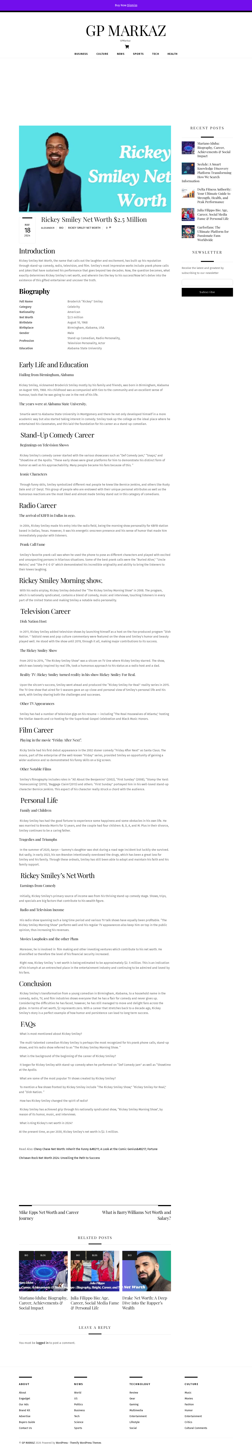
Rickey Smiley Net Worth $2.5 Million (94, 219)
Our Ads (24, 1404)
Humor (189, 1410)
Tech (155, 54)
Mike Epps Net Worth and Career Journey (49, 1215)
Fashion (189, 1404)
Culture (102, 54)
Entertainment (138, 1416)
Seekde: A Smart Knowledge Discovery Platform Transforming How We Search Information (206, 172)
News (121, 54)
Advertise (24, 1416)
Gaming (134, 1404)
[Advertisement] (126, 86)
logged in (42, 1343)
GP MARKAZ (28, 1442)
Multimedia (136, 1410)
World (77, 1392)
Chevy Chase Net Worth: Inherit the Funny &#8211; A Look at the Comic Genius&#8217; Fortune (96, 1149)
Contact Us (25, 1428)
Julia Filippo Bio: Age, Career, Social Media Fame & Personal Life (95, 1303)
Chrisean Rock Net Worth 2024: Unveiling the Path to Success (59, 1158)
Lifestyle (135, 1422)
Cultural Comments (196, 1428)
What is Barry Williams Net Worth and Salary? (136, 1215)
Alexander (47, 227)
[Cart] (127, 46)
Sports (138, 54)
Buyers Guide (27, 1422)
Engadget (24, 1398)
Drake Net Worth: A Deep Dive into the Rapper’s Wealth (144, 1303)
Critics (188, 1422)
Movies (189, 1398)
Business (81, 54)
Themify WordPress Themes (85, 1442)
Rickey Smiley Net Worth (84, 227)
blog (43, 1255)
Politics (78, 1404)
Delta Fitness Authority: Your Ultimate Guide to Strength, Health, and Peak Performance (214, 195)
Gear (132, 1398)
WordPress (62, 1442)
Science (78, 1422)
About (22, 1392)
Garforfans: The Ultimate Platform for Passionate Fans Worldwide (213, 233)
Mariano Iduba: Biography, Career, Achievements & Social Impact (43, 1303)
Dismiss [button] (132, 5)
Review (134, 1392)
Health (172, 54)
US (75, 1398)
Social (133, 1428)
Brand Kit (24, 1410)
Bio (61, 227)
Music (188, 1392)
